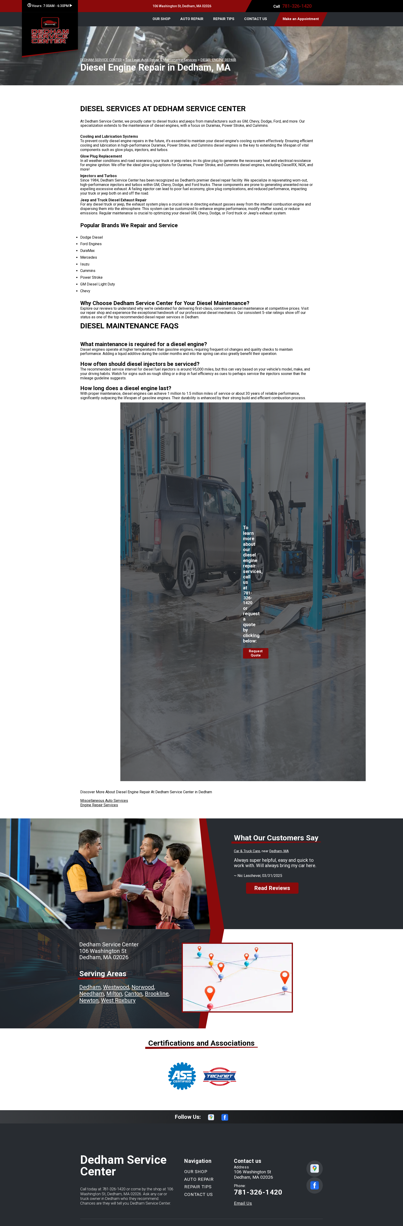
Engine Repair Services (99, 805)
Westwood (116, 987)
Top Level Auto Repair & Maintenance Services (161, 60)
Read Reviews (272, 888)
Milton (114, 993)
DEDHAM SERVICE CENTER (101, 60)
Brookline (157, 993)
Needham (91, 993)
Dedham (90, 987)
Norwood (143, 987)
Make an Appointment (301, 19)
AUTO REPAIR (191, 19)
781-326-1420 (297, 6)
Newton (89, 1000)
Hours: (50, 6)
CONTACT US (255, 19)
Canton (133, 993)
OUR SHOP (161, 19)
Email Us (243, 1203)
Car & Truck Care (247, 851)
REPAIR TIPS (223, 19)
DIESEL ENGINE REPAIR (218, 60)
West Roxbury (118, 1000)
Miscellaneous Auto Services (104, 800)
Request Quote (256, 653)
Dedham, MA (279, 851)
